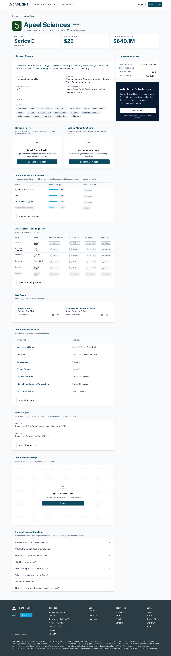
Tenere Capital (23, 369)
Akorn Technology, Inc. (24, 201)
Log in (141, 4)
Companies (17, 16)
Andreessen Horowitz (26, 347)
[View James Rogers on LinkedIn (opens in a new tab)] (53, 315)
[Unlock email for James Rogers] (58, 315)
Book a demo (155, 4)
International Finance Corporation (32, 384)
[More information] (59, 184)
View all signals (26, 445)
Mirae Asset (22, 362)
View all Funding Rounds (30, 282)
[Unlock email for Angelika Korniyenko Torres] (106, 315)
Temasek (20, 354)
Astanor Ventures (24, 376)
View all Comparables (29, 216)
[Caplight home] (22, 608)
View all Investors (27, 400)
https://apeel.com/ (77, 30)
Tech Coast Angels (25, 391)
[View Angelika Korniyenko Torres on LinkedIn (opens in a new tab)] (102, 315)
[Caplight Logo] (19, 4)
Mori (16, 195)
